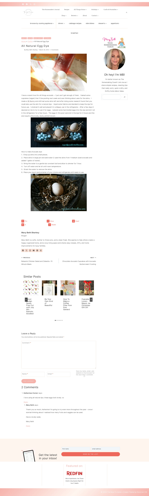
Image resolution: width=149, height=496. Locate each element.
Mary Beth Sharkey (32, 50)
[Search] (124, 97)
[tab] (55, 320)
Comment (26, 343)
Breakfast (74, 33)
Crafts (24, 38)
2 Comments (55, 50)
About (85, 15)
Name (25, 374)
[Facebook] (26, 4)
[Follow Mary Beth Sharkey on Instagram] (30, 250)
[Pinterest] (22, 4)
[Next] (91, 300)
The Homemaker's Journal (51, 9)
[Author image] (22, 50)
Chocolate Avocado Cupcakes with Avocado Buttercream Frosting (79, 261)
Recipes (66, 9)
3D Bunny (31, 101)
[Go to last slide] (26, 300)
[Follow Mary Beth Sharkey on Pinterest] (37, 250)
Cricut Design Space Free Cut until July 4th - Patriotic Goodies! (30, 306)
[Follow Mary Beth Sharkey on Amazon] (40, 250)
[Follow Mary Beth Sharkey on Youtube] (33, 250)
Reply (26, 402)
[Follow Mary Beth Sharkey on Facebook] (22, 250)
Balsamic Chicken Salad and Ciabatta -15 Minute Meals (36, 261)
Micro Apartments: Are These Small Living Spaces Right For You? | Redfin (74, 481)
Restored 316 (142, 492)
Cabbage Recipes (75, 23)
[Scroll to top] (143, 487)
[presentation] (30, 287)
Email (50, 374)
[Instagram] (34, 4)
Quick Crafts (38, 38)
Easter (30, 38)
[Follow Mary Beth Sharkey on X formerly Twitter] (26, 250)
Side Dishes (90, 23)
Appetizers (115, 23)
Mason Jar (60, 107)
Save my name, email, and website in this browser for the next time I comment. (85, 373)
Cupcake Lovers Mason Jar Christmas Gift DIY (86, 303)
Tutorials (47, 38)
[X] (30, 4)
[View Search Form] (127, 12)
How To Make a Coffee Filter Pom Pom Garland (67, 304)
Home (23, 41)
